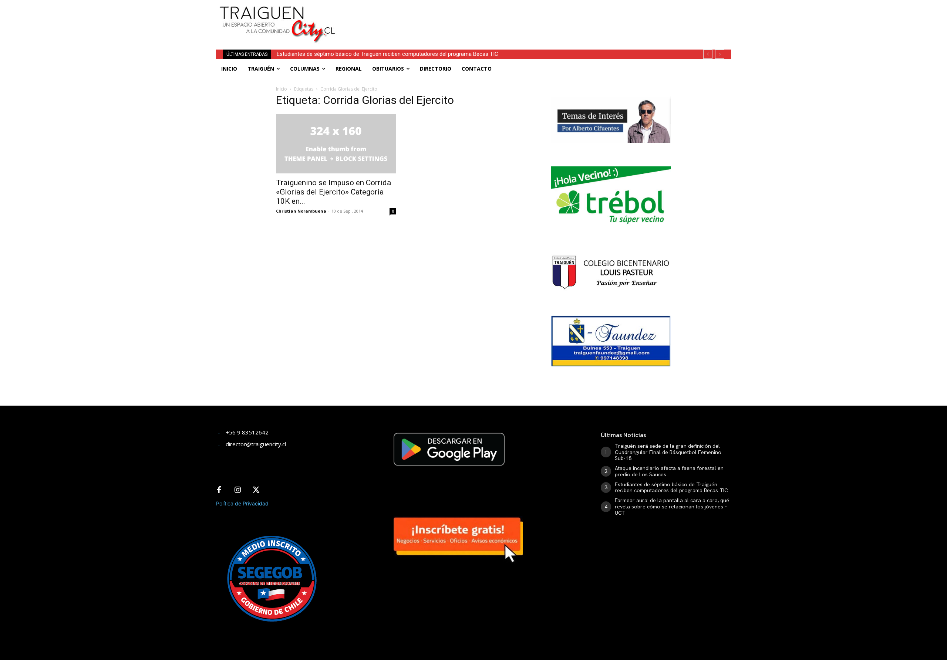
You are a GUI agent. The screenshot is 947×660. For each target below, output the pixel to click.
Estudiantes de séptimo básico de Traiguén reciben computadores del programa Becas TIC (387, 54)
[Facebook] (219, 490)
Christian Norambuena (301, 211)
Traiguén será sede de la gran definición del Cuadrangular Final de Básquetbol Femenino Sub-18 (668, 452)
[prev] (707, 54)
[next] (719, 54)
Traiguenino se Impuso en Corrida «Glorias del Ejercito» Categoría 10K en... (333, 192)
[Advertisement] (528, 16)
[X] (256, 490)
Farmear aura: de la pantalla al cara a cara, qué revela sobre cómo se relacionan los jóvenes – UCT (672, 506)
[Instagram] (237, 490)
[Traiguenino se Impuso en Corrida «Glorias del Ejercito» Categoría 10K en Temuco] (336, 143)
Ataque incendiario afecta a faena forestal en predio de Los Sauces (669, 471)
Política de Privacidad (242, 503)
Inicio (281, 89)
